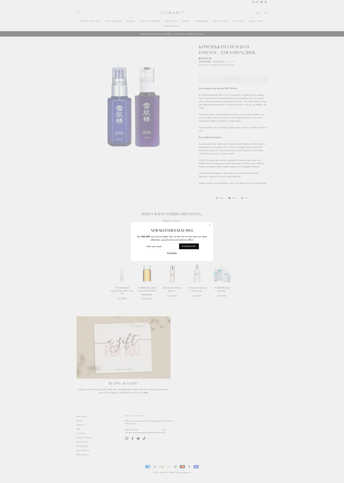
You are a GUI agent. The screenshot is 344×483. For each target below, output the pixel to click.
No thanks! (172, 253)
